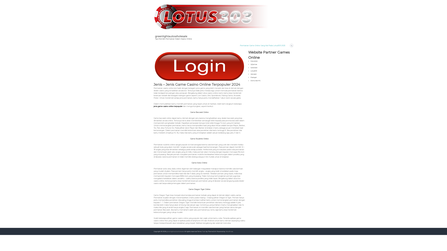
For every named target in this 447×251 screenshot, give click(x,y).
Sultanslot (254, 67)
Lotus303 (254, 71)
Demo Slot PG (256, 80)
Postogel (254, 77)
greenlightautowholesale (171, 36)
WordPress (229, 231)
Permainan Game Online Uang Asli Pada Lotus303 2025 (262, 46)
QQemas (254, 64)
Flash (204, 231)
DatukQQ (254, 61)
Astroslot (254, 74)
